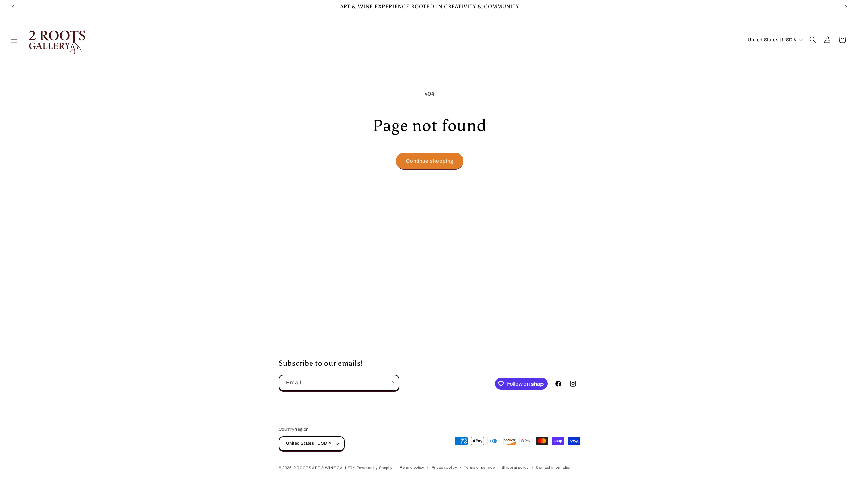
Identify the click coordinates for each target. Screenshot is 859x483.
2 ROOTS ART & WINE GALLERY (324, 468)
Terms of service (479, 467)
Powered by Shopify (375, 468)
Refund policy (412, 467)
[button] (14, 39)
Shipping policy (515, 467)
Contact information (553, 467)
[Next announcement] (846, 6)
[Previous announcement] (13, 6)
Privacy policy (444, 467)
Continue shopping (429, 161)
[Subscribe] (391, 383)
